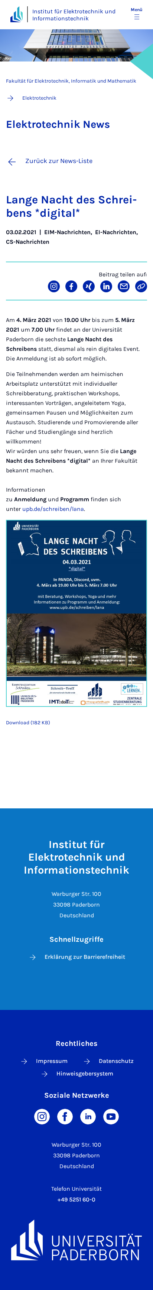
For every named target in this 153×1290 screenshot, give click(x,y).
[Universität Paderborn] (76, 1240)
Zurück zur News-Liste (58, 161)
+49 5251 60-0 (76, 1199)
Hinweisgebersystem (84, 1073)
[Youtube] (111, 1116)
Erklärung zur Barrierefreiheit (85, 956)
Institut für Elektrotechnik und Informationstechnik (73, 15)
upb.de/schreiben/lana (53, 508)
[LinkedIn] (88, 1116)
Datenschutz (116, 1060)
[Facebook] (65, 1116)
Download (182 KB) (28, 722)
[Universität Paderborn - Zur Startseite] (16, 14)
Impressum (52, 1060)
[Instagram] (42, 1116)
